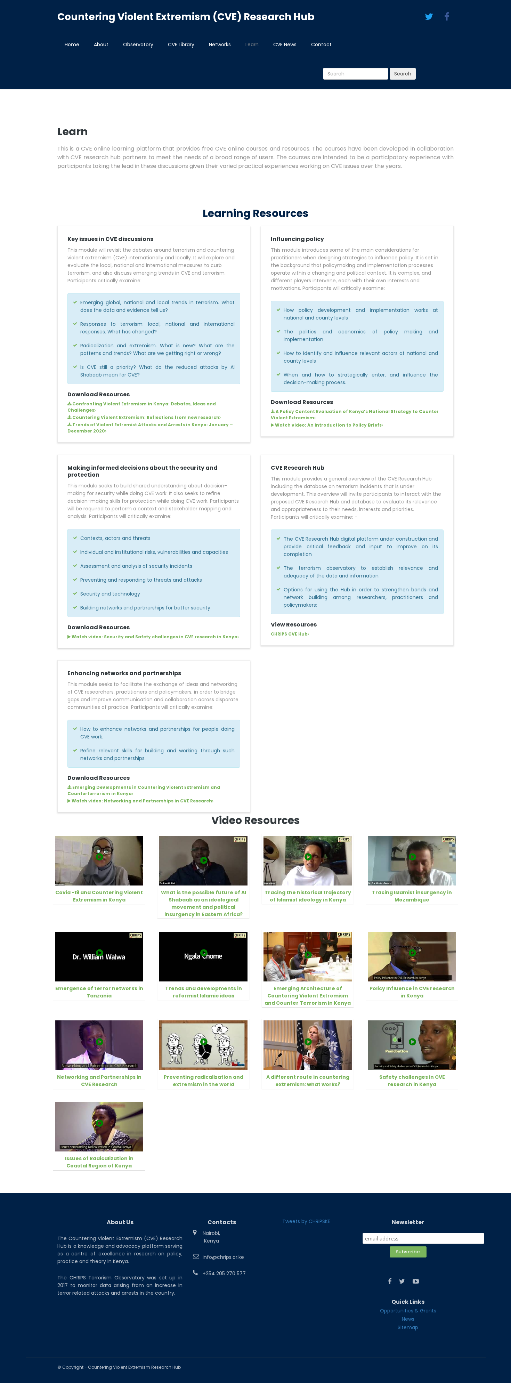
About (101, 44)
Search (402, 73)
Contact (321, 44)
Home (72, 44)
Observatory (138, 44)
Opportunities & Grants (408, 1310)
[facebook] (447, 17)
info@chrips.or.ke (223, 1257)
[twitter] (429, 17)
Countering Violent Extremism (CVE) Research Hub (186, 17)
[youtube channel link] (416, 1281)
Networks (220, 44)
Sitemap (408, 1327)
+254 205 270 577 (224, 1273)
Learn (252, 44)
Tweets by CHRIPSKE (306, 1221)
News (408, 1319)
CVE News (285, 44)
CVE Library (181, 44)
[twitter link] (402, 1281)
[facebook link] (389, 1281)
